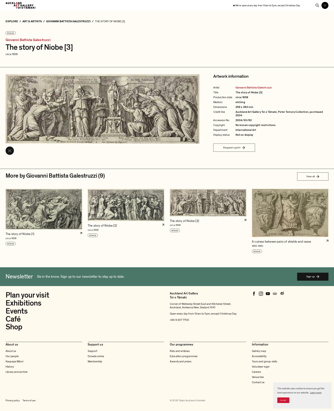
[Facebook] (254, 294)
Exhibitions (23, 303)
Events (16, 311)
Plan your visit (27, 295)
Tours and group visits (264, 361)
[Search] (317, 5)
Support (92, 351)
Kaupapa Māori (14, 361)
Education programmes (183, 356)
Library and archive (16, 372)
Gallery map (259, 351)
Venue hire (258, 377)
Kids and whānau (180, 351)
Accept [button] (283, 400)
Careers (256, 372)
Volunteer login (260, 367)
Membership (95, 361)
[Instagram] (261, 294)
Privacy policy (13, 400)
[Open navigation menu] (324, 5)
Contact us (258, 382)
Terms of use (28, 400)
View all (310, 176)
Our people (12, 356)
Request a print (231, 147)
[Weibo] (282, 294)
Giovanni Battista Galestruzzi (28, 40)
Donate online (96, 356)
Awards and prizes (180, 361)
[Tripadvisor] (275, 294)
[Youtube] (268, 294)
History (10, 367)
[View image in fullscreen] (10, 151)
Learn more (315, 392)
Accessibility (259, 356)
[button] (44, 221)
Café (13, 319)
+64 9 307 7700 (179, 320)
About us (11, 351)
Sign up (310, 276)
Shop (14, 327)
